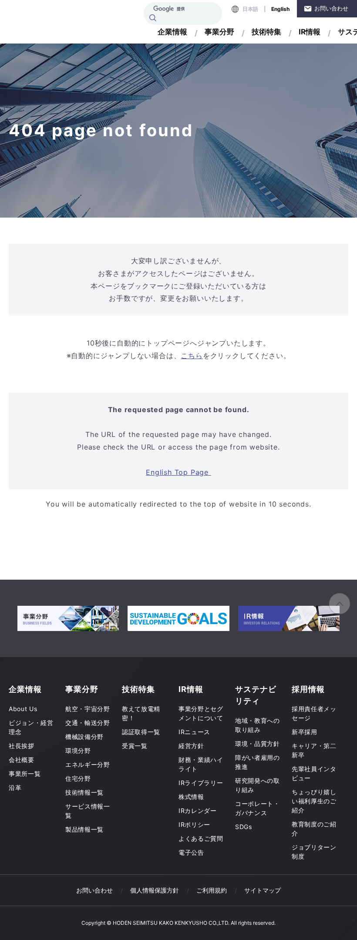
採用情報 (308, 689)
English (280, 9)
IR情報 (309, 31)
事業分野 (219, 31)
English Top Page (178, 472)
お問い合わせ (331, 8)
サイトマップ (262, 890)
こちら (191, 355)
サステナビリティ (255, 695)
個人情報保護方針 (154, 890)
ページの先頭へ (339, 603)
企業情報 (172, 31)
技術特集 (266, 31)
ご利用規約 (211, 890)
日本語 (250, 9)
